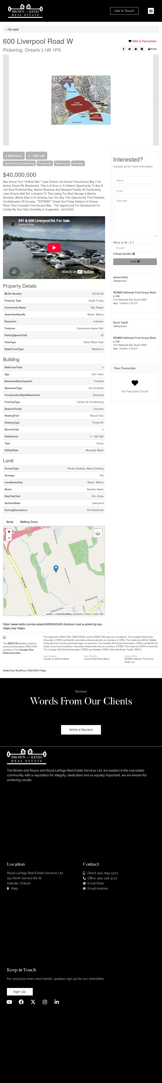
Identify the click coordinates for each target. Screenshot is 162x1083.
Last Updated (49, 655)
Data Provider (90, 655)
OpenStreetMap (64, 613)
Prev (6, 100)
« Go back (12, 29)
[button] (151, 11)
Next (156, 100)
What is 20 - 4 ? (123, 242)
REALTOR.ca (14, 643)
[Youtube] (9, 1001)
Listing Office (130, 655)
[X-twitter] (33, 1001)
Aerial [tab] (9, 522)
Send (133, 261)
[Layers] (97, 533)
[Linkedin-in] (56, 1001)
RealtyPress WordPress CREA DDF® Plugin (24, 670)
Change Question (123, 253)
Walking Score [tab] (29, 522)
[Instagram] (44, 1001)
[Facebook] (21, 1001)
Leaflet (49, 613)
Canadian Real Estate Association (18, 651)
